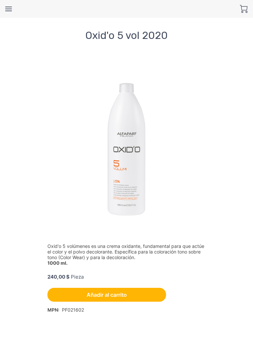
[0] (244, 9)
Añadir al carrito (107, 294)
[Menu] (8, 9)
